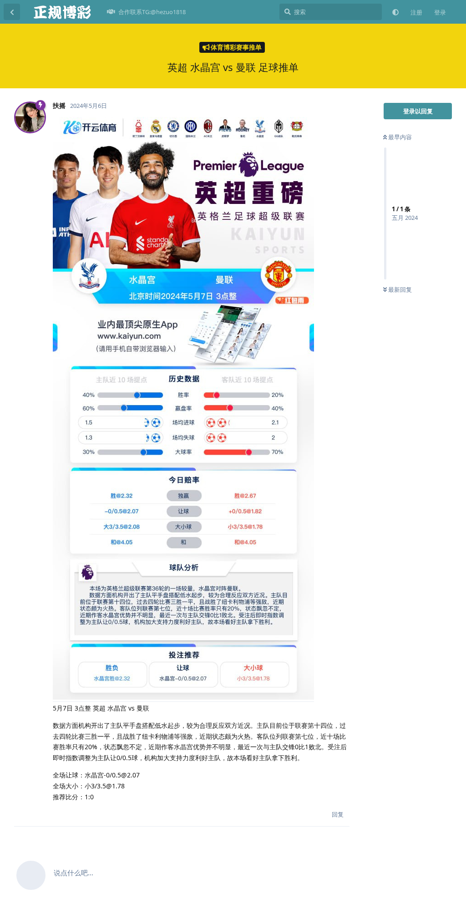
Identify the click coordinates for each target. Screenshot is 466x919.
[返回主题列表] (12, 12)
